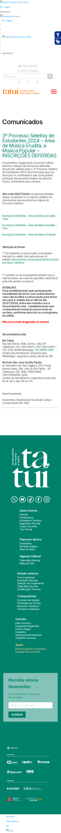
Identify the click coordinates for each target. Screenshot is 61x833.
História (24, 514)
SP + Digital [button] (7, 20)
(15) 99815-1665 (44, 350)
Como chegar (23, 629)
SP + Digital (5, 7)
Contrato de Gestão (28, 600)
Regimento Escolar (30, 523)
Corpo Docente (28, 526)
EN (19, 82)
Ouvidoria (20, 632)
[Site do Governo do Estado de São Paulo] (14, 2)
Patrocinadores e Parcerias (30, 648)
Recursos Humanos (28, 606)
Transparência (12, 821)
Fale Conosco (23, 623)
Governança (26, 517)
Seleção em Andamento (30, 583)
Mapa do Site (27, 563)
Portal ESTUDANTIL (29, 71)
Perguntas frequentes (27, 626)
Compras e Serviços (28, 609)
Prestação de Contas (29, 603)
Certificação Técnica (29, 589)
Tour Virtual (26, 529)
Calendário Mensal (30, 560)
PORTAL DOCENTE (30, 66)
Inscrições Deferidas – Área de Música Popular (29, 234)
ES (37, 82)
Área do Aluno (27, 549)
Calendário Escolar (27, 586)
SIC (7, 826)
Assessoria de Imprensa (28, 634)
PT (28, 82)
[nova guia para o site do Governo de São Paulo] (10, 16)
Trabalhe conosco (25, 637)
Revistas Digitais (29, 546)
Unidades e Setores (30, 520)
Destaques (25, 543)
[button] (16, 37)
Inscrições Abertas (27, 580)
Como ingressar (26, 577)
